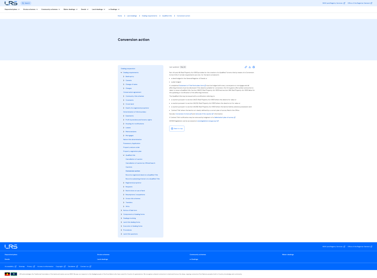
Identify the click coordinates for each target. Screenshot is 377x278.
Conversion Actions (183, 114)
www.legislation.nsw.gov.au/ (207, 121)
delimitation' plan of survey (224, 117)
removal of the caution (203, 114)
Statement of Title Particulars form (191, 85)
